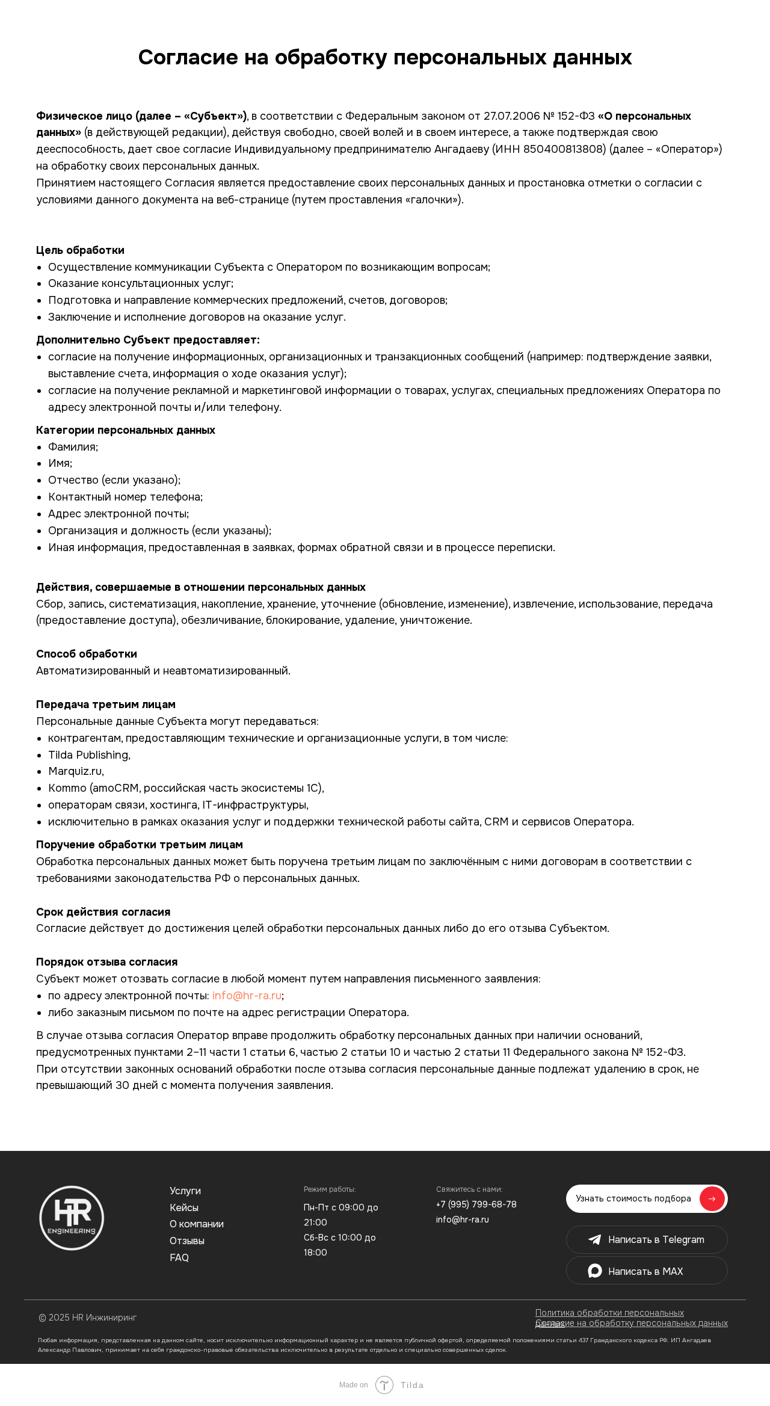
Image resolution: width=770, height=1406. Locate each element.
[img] (71, 1218)
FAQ (179, 1257)
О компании (197, 1224)
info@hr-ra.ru (247, 995)
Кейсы (184, 1207)
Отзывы (187, 1241)
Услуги (185, 1191)
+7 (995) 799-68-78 (476, 1204)
